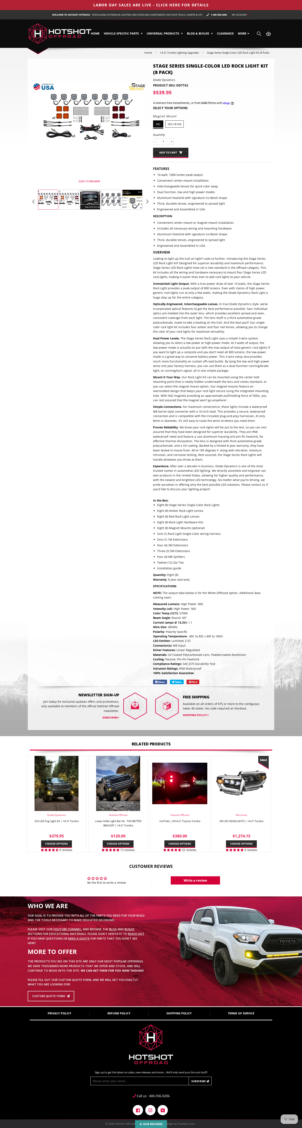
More (242, 33)
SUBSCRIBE (110, 717)
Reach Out (136, 934)
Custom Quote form (49, 996)
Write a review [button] (195, 880)
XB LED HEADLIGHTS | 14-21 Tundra (241, 821)
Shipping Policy (195, 715)
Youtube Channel (67, 929)
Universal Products (163, 33)
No (158, 124)
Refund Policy (118, 1013)
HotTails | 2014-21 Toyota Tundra (179, 821)
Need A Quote (79, 938)
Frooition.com (186, 1124)
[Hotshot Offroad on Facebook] (138, 1110)
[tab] (211, 216)
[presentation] (33, 201)
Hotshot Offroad (125, 1124)
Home (95, 33)
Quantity (159, 135)
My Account (239, 14)
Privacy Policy (59, 1013)
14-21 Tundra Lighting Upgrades (179, 52)
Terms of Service (241, 1013)
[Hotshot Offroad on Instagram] (150, 1110)
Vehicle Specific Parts (122, 33)
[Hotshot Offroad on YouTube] (163, 1110)
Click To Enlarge (89, 181)
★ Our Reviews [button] (151, 1124)
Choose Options (56, 843)
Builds (129, 929)
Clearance (225, 33)
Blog (113, 929)
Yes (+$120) (174, 124)
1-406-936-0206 (219, 15)
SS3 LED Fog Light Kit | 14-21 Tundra (57, 821)
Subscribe (198, 1081)
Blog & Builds (198, 33)
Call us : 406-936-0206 (153, 1096)
